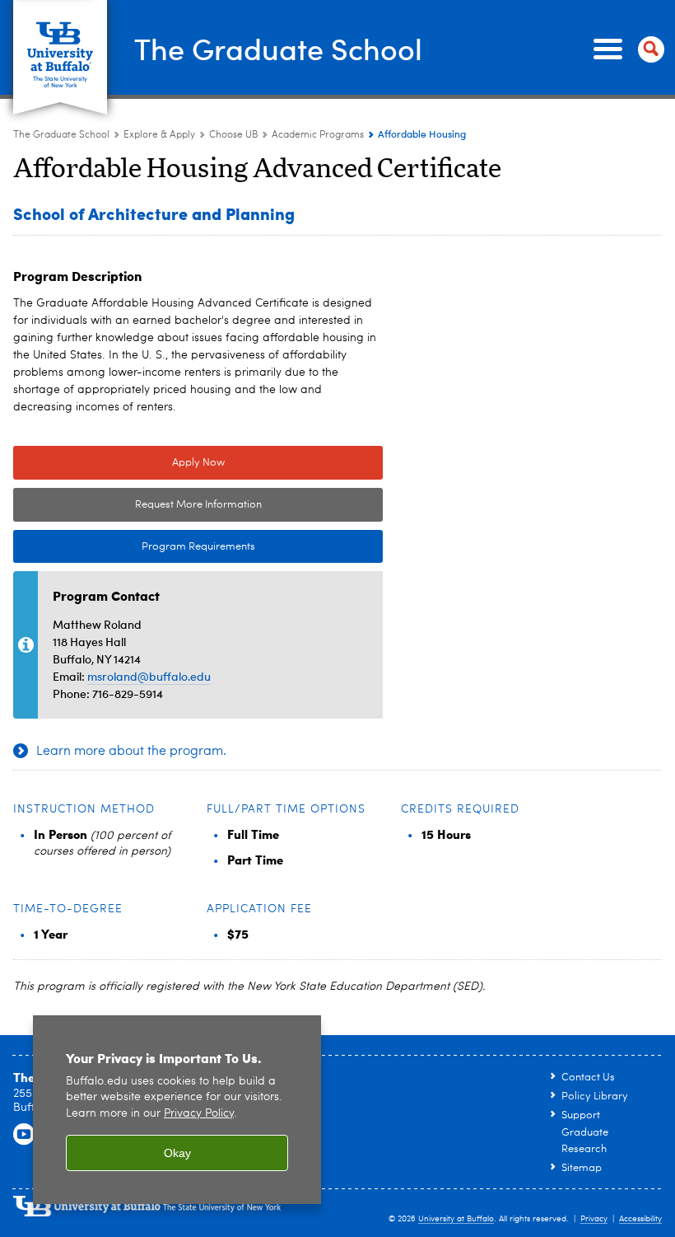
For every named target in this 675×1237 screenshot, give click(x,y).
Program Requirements (134, 546)
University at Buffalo (456, 1219)
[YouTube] (24, 1135)
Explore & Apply (159, 135)
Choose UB (233, 135)
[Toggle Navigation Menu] (625, 49)
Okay (177, 1153)
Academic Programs (318, 135)
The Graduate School (278, 48)
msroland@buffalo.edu (149, 676)
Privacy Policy (199, 1114)
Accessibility (640, 1219)
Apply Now (198, 462)
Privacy (594, 1219)
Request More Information (198, 504)
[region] (177, 1109)
